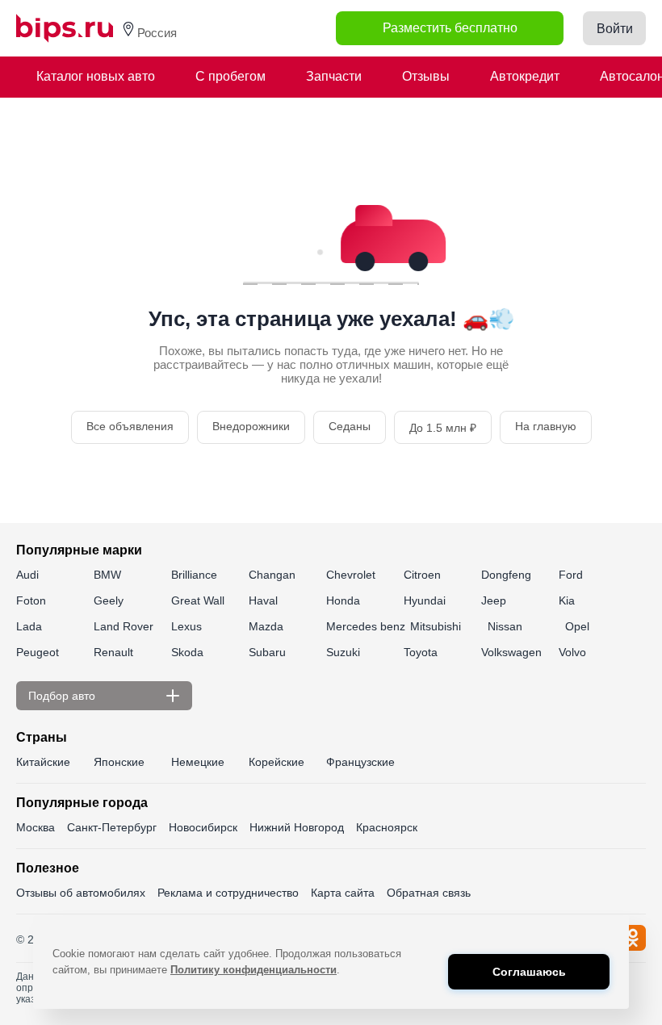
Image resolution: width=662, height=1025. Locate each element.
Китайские (43, 761)
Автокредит (524, 76)
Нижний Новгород (296, 827)
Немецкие (197, 761)
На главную (545, 426)
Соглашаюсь (529, 971)
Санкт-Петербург (112, 827)
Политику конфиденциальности (253, 970)
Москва (35, 827)
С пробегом (230, 76)
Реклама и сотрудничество (228, 892)
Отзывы (426, 76)
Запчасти (334, 76)
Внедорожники (251, 426)
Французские (360, 761)
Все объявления (130, 426)
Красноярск (386, 827)
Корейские (276, 761)
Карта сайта (343, 892)
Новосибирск (203, 827)
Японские (119, 761)
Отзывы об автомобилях (80, 892)
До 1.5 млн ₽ (442, 427)
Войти (615, 29)
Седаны (350, 426)
